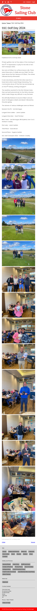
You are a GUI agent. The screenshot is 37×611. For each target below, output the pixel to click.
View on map (6, 602)
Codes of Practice (8, 567)
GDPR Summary (25, 564)
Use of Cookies (29, 567)
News (8, 23)
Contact (5, 556)
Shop (31, 554)
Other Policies (6, 574)
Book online (6, 554)
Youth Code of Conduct (9, 571)
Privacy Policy (18, 567)
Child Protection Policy (19, 569)
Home (4, 23)
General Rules (6, 564)
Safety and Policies (14, 551)
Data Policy (16, 564)
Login (33, 2)
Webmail (23, 551)
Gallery (25, 554)
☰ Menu (18, 18)
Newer (33, 542)
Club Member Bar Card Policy (26, 571)
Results (19, 554)
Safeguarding (6, 569)
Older (3, 542)
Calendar (31, 551)
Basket (29, 2)
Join (24, 2)
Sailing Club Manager (28, 609)
